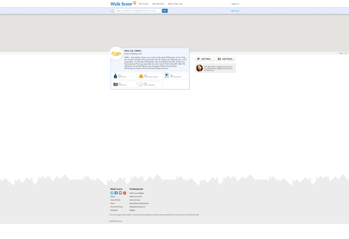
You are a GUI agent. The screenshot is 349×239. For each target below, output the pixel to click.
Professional (136, 189)
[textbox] (138, 11)
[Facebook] (116, 193)
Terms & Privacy (116, 207)
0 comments (150, 84)
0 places (124, 76)
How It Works (115, 200)
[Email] (120, 193)
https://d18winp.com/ (133, 54)
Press (112, 203)
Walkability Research (137, 207)
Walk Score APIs (136, 197)
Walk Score (116, 189)
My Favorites (158, 4)
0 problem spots (150, 76)
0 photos (124, 84)
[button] (112, 11)
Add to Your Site (175, 4)
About (112, 197)
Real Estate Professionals (139, 203)
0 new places (175, 76)
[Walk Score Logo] (123, 3)
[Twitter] (112, 193)
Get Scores (143, 4)
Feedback (114, 210)
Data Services (135, 200)
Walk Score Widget (137, 193)
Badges (132, 210)
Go (165, 11)
